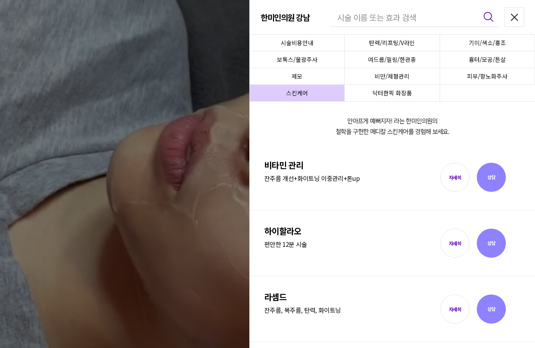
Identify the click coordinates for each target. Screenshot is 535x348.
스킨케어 (297, 92)
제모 (297, 76)
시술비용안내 (297, 42)
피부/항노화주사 (487, 76)
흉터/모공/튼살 (487, 59)
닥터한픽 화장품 (392, 92)
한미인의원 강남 (285, 17)
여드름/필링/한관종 (392, 59)
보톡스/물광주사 (297, 59)
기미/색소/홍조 (487, 42)
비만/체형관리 (391, 76)
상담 (491, 177)
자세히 (455, 177)
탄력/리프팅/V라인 (392, 42)
